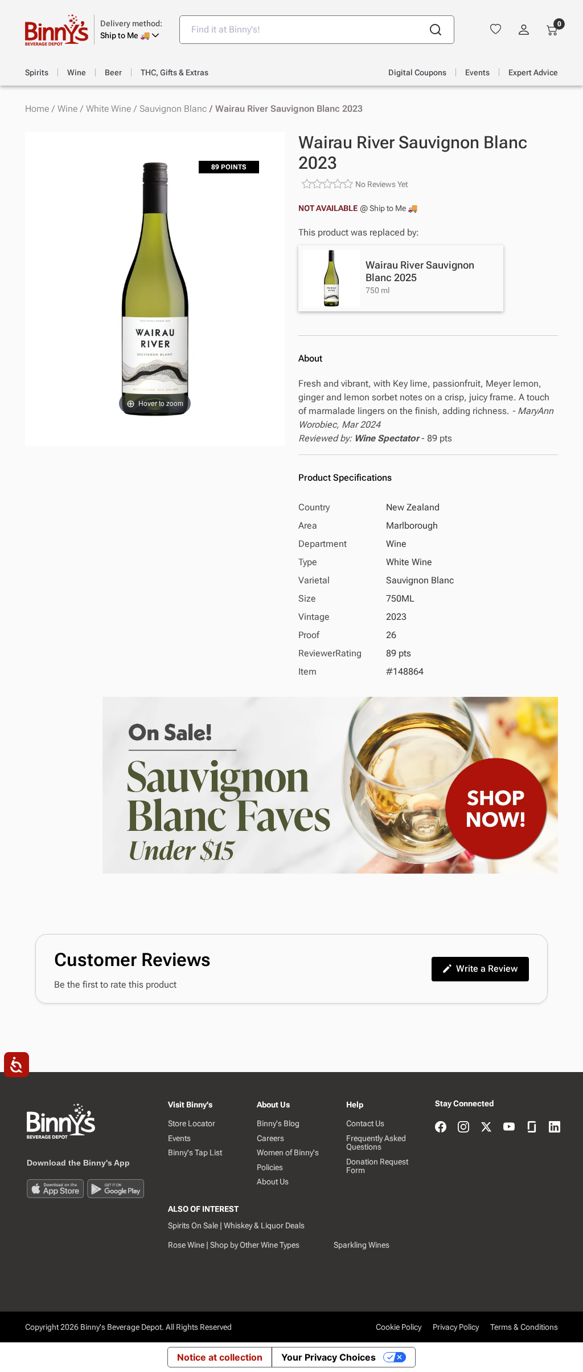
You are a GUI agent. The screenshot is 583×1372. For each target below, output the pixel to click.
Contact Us (365, 1123)
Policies (270, 1167)
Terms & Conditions (524, 1327)
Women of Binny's (288, 1152)
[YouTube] (509, 1127)
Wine (67, 109)
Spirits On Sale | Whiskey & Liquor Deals (236, 1225)
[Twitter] (486, 1127)
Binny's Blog (278, 1123)
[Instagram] (463, 1127)
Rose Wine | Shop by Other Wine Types (233, 1244)
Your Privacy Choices (328, 1357)
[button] (131, 30)
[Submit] (435, 29)
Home (37, 109)
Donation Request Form (377, 1166)
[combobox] (316, 29)
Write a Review (487, 968)
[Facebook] (440, 1127)
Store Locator (191, 1123)
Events (179, 1138)
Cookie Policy (398, 1327)
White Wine (108, 109)
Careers (270, 1138)
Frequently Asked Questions (376, 1142)
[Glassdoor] (531, 1127)
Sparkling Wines (361, 1244)
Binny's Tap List (195, 1152)
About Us (273, 1182)
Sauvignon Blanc (173, 109)
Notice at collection (219, 1357)
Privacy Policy (456, 1327)
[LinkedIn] (554, 1127)
